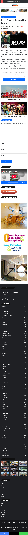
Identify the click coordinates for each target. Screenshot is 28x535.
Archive (3, 492)
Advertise (3, 489)
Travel (4, 384)
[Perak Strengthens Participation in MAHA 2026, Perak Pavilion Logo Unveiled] (14, 463)
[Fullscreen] (25, 182)
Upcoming (5, 344)
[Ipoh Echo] (14, 5)
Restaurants (6, 333)
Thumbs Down (5, 441)
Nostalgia (5, 357)
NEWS (3, 388)
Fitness (4, 377)
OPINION (4, 410)
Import (3, 359)
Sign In (2, 496)
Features (4, 320)
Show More (14, 79)
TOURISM (4, 444)
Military (4, 404)
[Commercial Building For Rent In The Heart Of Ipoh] (5, 474)
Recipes (5, 331)
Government (6, 402)
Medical (5, 351)
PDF (3, 433)
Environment (6, 399)
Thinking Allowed (7, 428)
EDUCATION (5, 313)
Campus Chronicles (7, 315)
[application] (14, 176)
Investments (6, 309)
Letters (4, 424)
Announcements (7, 340)
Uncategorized (5, 455)
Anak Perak (5, 391)
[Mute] (22, 182)
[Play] (3, 182)
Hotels (4, 448)
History (4, 355)
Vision (2, 487)
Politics (4, 408)
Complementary (7, 348)
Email (2, 149)
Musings (5, 326)
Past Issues (4, 430)
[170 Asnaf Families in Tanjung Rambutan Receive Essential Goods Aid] (5, 469)
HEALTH (4, 346)
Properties (5, 311)
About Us (3, 485)
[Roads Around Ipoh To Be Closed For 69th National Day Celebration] (23, 463)
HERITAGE (4, 353)
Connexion (5, 415)
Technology (6, 382)
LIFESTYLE (8, 14)
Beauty (4, 366)
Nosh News (6, 329)
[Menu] (26, 5)
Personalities (6, 406)
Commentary (6, 413)
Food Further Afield (6, 335)
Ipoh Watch (5, 419)
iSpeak (4, 422)
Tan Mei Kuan (5, 26)
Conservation (6, 395)
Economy (5, 397)
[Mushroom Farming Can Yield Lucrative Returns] (23, 474)
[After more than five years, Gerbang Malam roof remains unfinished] (14, 469)
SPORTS (4, 437)
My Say (5, 426)
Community (5, 393)
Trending (4, 453)
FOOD (3, 322)
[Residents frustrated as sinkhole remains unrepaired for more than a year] (5, 463)
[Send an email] (9, 26)
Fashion (5, 375)
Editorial (5, 417)
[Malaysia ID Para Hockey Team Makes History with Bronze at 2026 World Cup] (14, 474)
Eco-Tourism (6, 446)
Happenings (4, 337)
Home (3, 14)
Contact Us (3, 494)
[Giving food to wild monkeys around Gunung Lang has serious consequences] (23, 469)
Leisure (4, 379)
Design (4, 371)
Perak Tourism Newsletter (9, 450)
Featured (4, 317)
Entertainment (6, 373)
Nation (3, 386)
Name (3, 143)
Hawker (5, 324)
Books (4, 368)
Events (4, 342)
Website (3, 155)
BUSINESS (4, 306)
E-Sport (5, 439)
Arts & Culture (14, 14)
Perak (3, 435)
